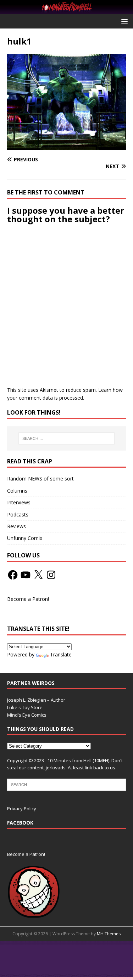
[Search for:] (66, 438)
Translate (61, 654)
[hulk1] (66, 145)
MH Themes (109, 934)
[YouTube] (25, 575)
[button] (123, 21)
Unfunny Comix (24, 538)
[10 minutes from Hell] (66, 9)
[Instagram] (51, 575)
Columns (17, 490)
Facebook (20, 822)
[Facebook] (12, 575)
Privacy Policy (21, 808)
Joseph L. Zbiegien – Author (36, 700)
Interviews (19, 502)
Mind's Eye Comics (26, 715)
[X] (38, 575)
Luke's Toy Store (25, 707)
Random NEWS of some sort (40, 478)
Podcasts (17, 514)
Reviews (16, 526)
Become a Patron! (28, 599)
